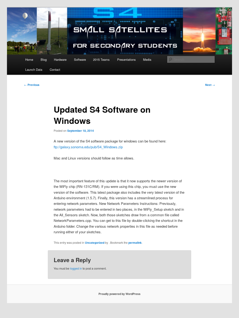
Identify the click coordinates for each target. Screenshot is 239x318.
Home (29, 59)
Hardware (60, 59)
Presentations (126, 59)
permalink (135, 242)
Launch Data (33, 69)
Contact (55, 69)
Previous (31, 85)
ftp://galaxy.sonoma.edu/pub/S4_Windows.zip (88, 146)
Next (210, 85)
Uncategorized (94, 242)
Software (80, 59)
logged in (76, 268)
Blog (44, 59)
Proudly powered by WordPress (119, 294)
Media (147, 59)
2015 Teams (101, 59)
